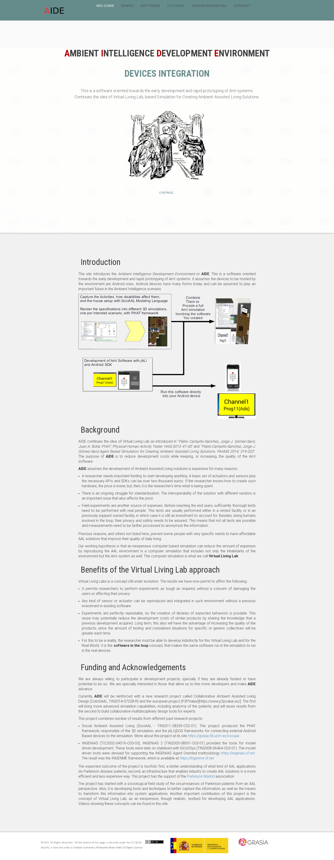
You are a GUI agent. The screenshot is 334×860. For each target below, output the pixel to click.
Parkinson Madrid (200, 776)
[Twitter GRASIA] (258, 849)
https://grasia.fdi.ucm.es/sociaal (213, 736)
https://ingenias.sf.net (238, 753)
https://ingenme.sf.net (197, 758)
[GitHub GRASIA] (250, 849)
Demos (127, 6)
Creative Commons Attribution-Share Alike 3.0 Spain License (107, 847)
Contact (242, 6)
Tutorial (176, 6)
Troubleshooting (209, 6)
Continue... (167, 192)
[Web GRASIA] (266, 849)
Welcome (105, 6)
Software (150, 6)
